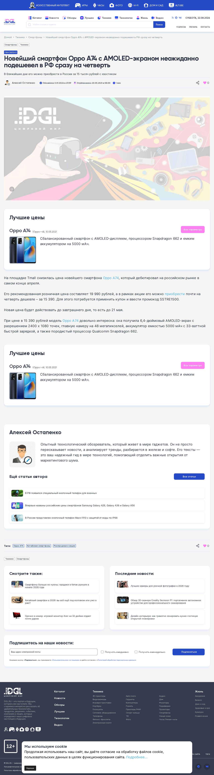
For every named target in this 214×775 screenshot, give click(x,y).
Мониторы (164, 702)
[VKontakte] (180, 18)
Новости (54, 17)
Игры (85, 5)
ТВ (127, 716)
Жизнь (144, 17)
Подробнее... (137, 757)
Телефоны (97, 716)
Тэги (207, 754)
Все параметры (193, 229)
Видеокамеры (99, 699)
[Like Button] (204, 82)
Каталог (37, 17)
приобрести (175, 293)
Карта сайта (194, 754)
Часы (100, 5)
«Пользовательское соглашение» (66, 660)
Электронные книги (102, 722)
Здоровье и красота (201, 708)
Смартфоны (11, 44)
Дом (161, 699)
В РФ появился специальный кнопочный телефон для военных (61, 493)
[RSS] (173, 18)
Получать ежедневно (117, 652)
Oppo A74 (20, 230)
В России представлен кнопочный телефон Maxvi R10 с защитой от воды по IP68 (71, 517)
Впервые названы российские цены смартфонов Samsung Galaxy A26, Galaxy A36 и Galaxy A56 (80, 505)
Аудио (162, 696)
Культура (199, 712)
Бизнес (198, 700)
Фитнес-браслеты (101, 719)
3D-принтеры (99, 696)
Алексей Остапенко (23, 82)
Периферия (164, 706)
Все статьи (189, 476)
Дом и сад (200, 704)
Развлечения (201, 716)
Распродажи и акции (64, 545)
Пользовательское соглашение (17, 767)
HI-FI (136, 5)
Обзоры (71, 17)
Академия (200, 696)
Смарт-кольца (133, 712)
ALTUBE (179, 5)
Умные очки (165, 716)
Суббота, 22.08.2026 (197, 17)
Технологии (126, 17)
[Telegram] (176, 18)
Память (129, 706)
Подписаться (189, 651)
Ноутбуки (97, 706)
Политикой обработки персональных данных (116, 660)
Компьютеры (132, 702)
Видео (160, 17)
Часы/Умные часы (168, 719)
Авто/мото (131, 696)
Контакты (205, 27)
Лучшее (89, 17)
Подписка (181, 27)
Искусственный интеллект (53, 5)
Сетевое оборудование (104, 712)
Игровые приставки (102, 702)
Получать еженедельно (152, 652)
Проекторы (164, 709)
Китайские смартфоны (38, 545)
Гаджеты (130, 699)
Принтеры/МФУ (133, 709)
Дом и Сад (156, 5)
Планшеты (98, 709)
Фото (119, 5)
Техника (106, 17)
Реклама (193, 27)
